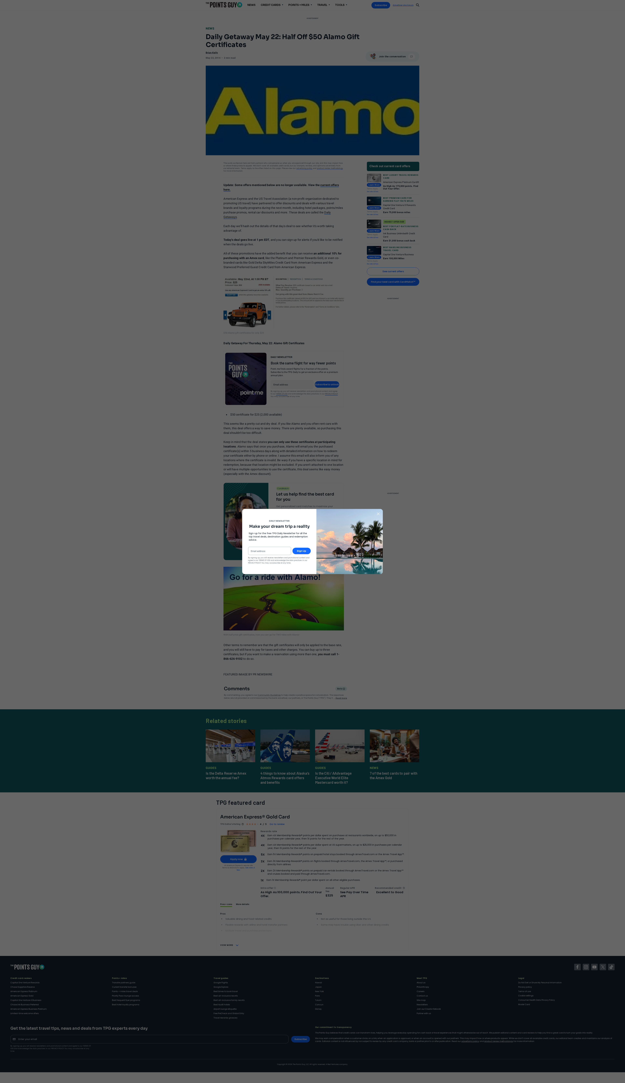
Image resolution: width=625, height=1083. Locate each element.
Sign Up (301, 550)
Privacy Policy (254, 563)
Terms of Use (264, 560)
